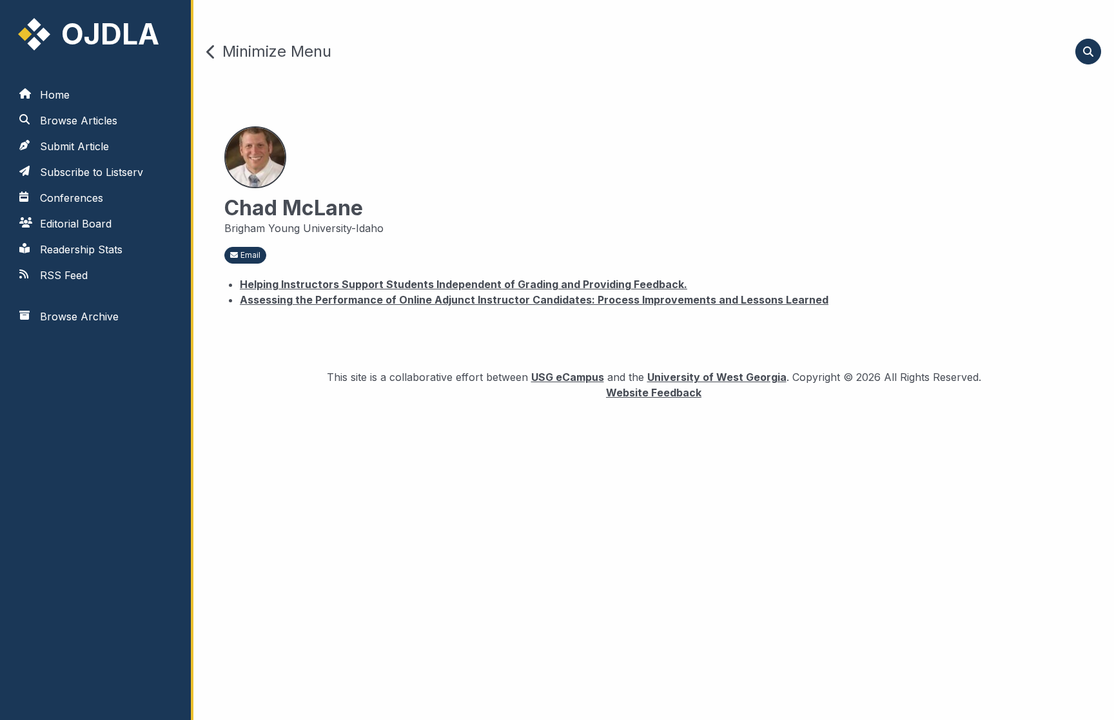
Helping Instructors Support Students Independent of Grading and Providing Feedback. (463, 284)
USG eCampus (567, 377)
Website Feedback (653, 392)
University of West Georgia (717, 377)
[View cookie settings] (28, 692)
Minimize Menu (276, 51)
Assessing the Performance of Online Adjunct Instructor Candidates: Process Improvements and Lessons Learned (534, 299)
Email (250, 255)
